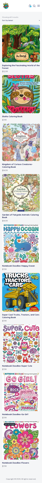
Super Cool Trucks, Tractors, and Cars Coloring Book (20, 316)
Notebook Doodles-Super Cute (17, 366)
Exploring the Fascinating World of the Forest (21, 66)
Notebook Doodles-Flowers (15, 462)
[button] (15, 43)
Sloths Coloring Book (12, 116)
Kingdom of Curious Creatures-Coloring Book (17, 165)
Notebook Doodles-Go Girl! (15, 414)
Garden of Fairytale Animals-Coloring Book (20, 216)
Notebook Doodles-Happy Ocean (18, 266)
